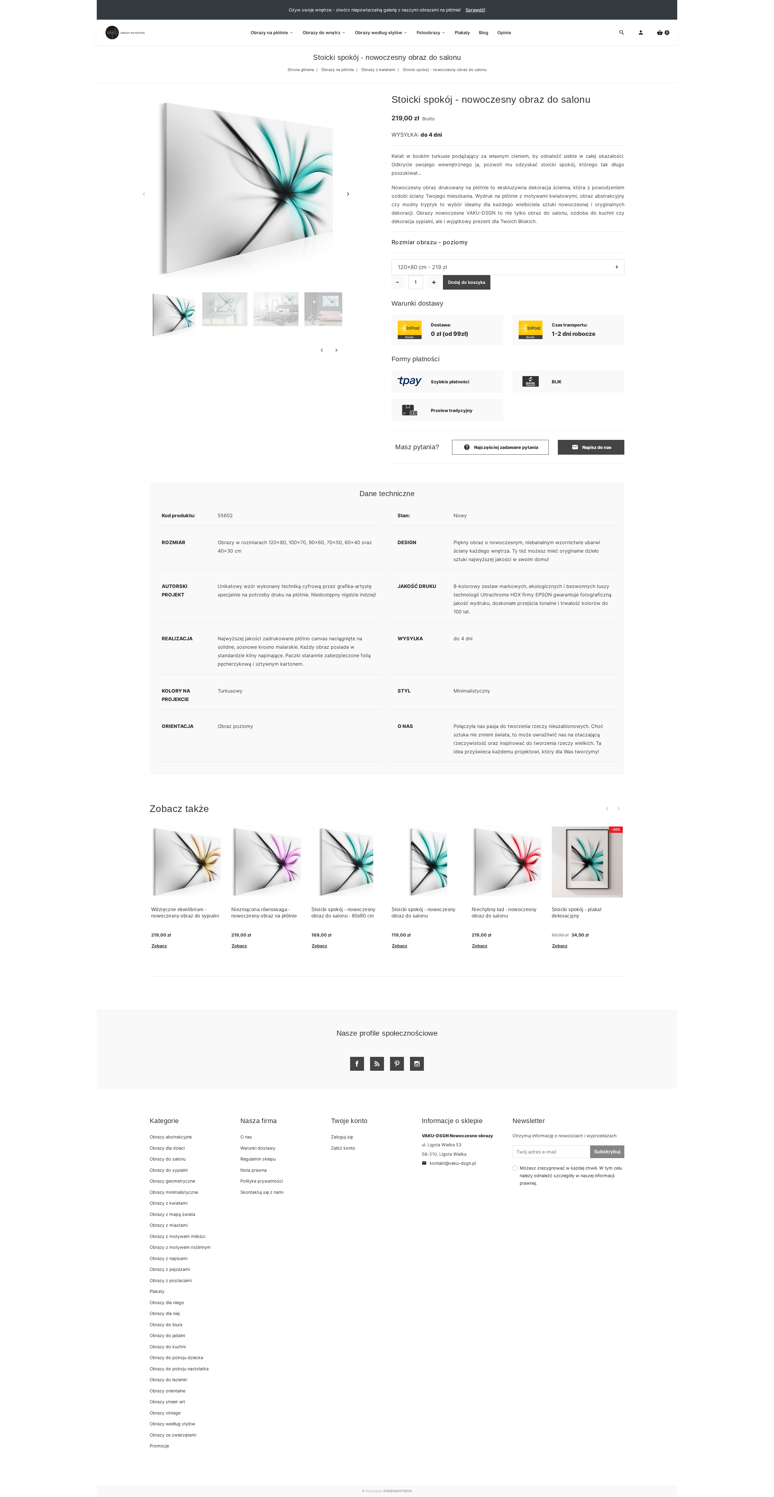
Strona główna (301, 69)
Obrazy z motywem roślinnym (180, 1247)
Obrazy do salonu (168, 1158)
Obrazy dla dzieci (167, 1148)
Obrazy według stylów (172, 1423)
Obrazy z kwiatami (378, 69)
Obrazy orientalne (167, 1390)
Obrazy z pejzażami (170, 1269)
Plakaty (157, 1291)
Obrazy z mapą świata (172, 1214)
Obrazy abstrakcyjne (171, 1136)
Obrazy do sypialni (168, 1170)
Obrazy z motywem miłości (177, 1236)
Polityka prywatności (261, 1181)
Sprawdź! (475, 9)
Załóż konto (343, 1148)
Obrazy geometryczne (172, 1181)
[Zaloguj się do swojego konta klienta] (641, 33)
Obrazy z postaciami (171, 1280)
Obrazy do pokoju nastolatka (179, 1368)
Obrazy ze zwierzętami (173, 1434)
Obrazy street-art (167, 1401)
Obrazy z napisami (168, 1258)
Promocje (159, 1445)
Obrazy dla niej (165, 1313)
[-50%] (587, 861)
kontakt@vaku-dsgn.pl (449, 1163)
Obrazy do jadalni (167, 1335)
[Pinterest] (397, 1064)
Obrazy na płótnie (337, 69)
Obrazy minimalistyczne (174, 1192)
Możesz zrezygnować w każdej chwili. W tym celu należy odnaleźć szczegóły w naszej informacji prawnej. (571, 1175)
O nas (246, 1136)
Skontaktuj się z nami (261, 1192)
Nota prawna (253, 1170)
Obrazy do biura (166, 1324)
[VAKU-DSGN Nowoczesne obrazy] (124, 33)
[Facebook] (357, 1064)
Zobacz (159, 945)
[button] (663, 33)
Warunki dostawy (257, 1148)
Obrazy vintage (165, 1412)
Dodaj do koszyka (466, 282)
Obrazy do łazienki (168, 1379)
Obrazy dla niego (167, 1302)
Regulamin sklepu (258, 1158)
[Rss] (377, 1064)
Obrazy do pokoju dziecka (176, 1357)
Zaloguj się (342, 1136)
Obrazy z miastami (169, 1225)
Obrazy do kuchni (168, 1346)
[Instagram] (417, 1064)
